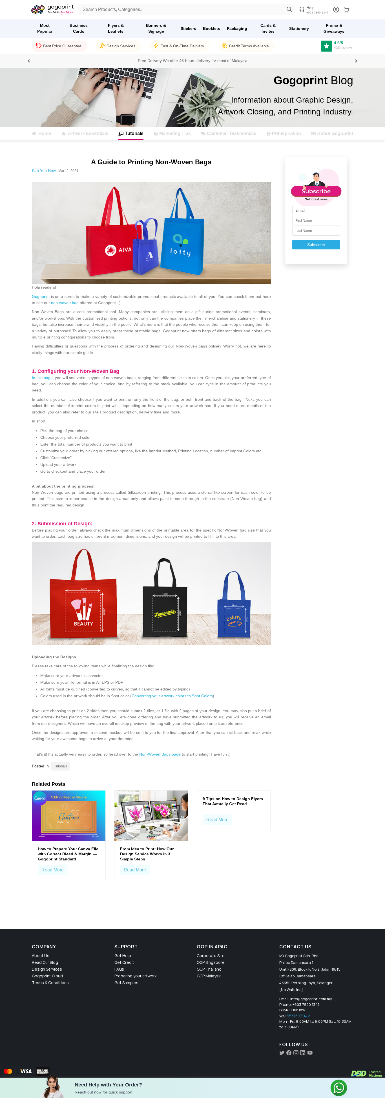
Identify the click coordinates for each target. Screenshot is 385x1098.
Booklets (211, 28)
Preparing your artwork (135, 976)
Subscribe (316, 244)
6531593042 (298, 1016)
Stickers (188, 28)
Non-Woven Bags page (160, 754)
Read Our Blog (45, 962)
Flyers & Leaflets (116, 28)
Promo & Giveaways (334, 28)
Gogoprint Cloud (47, 976)
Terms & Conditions (50, 982)
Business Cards (79, 28)
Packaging (237, 28)
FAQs (119, 969)
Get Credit (124, 962)
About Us (40, 955)
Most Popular (44, 28)
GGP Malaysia (209, 976)
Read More (52, 869)
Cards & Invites (268, 28)
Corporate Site (211, 955)
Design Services (47, 969)
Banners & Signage (156, 28)
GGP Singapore (211, 962)
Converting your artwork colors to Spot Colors (172, 696)
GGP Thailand (209, 969)
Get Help (122, 955)
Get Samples (126, 982)
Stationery (299, 28)
